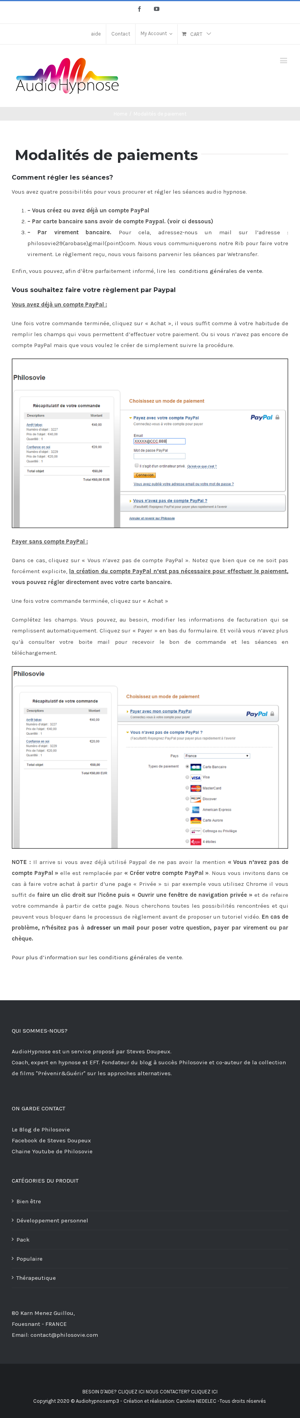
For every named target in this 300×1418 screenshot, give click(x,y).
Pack (23, 1239)
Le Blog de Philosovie (41, 1129)
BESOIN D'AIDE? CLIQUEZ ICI (113, 1392)
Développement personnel (52, 1220)
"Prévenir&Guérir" (61, 1073)
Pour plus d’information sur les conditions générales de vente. (97, 957)
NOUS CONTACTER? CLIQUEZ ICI (182, 1392)
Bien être (28, 1201)
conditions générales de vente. (221, 270)
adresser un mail (110, 927)
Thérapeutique (36, 1277)
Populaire (29, 1258)
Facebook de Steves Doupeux (51, 1140)
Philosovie (194, 1062)
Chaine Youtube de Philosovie (52, 1151)
